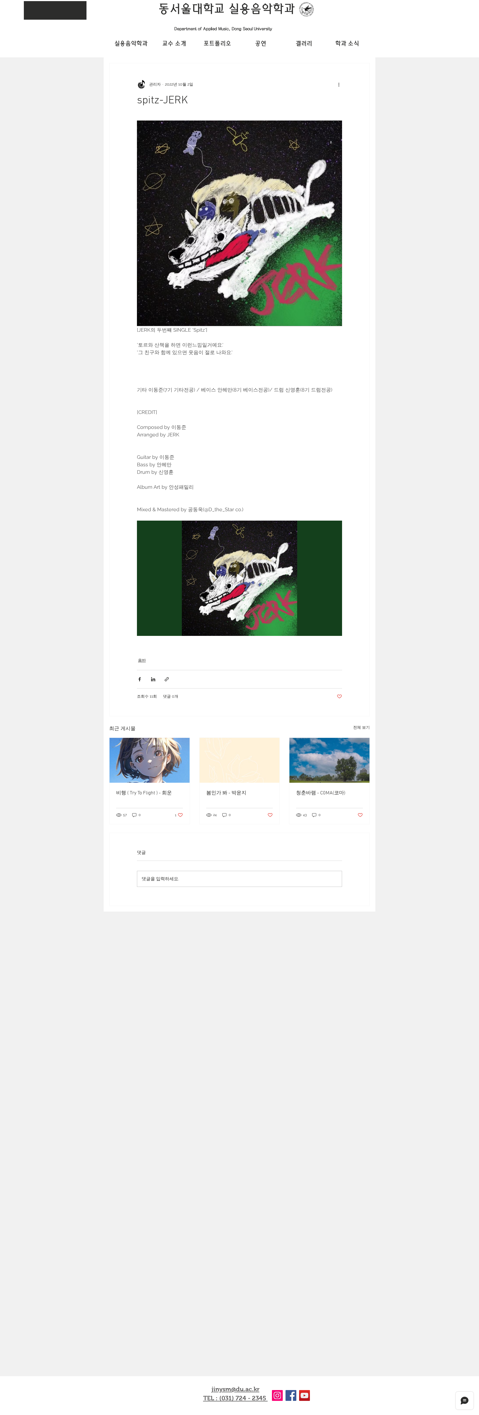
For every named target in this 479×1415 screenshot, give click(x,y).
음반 (142, 660)
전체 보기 (361, 727)
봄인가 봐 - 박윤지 (226, 793)
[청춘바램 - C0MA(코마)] (329, 760)
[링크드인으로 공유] (153, 679)
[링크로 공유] (166, 679)
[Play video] (239, 578)
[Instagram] (277, 1395)
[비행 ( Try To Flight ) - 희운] (149, 760)
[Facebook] (291, 1395)
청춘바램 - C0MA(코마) (320, 793)
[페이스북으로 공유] (139, 679)
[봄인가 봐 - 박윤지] (240, 760)
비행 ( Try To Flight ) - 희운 (144, 793)
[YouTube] (304, 1395)
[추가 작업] (338, 84)
